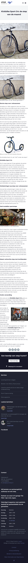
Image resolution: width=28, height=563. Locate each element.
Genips (22, 543)
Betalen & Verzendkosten (14, 554)
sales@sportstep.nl (7, 482)
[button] (23, 3)
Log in (20, 541)
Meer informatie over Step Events (14, 557)
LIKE (1, 344)
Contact (14, 547)
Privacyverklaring (14, 550)
